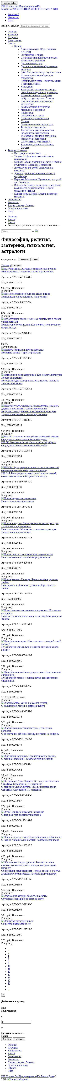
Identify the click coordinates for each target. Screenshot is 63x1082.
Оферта (12, 1068)
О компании (14, 1056)
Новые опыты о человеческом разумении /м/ (25, 557)
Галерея (17, 265)
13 (9, 974)
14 (9, 977)
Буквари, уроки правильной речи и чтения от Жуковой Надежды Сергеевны (37, 163)
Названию (24, 259)
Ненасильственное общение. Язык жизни (24, 296)
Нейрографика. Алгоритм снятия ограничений (27, 271)
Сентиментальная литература (37, 124)
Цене (34, 259)
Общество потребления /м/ (16, 923)
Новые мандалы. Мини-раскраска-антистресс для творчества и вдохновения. (28, 530)
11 (9, 968)
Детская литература (31, 63)
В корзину (19, 1039)
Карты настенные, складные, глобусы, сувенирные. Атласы (37, 97)
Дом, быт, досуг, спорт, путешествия (41, 72)
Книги (17, 46)
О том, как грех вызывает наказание (21, 814)
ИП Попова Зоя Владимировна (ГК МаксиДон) (29, 7)
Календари (27, 86)
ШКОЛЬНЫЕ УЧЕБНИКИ (36, 141)
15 (9, 980)
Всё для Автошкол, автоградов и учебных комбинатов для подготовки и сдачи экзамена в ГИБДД (37, 188)
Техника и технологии (33, 127)
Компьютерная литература (35, 106)
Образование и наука (32, 115)
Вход (10, 1070)
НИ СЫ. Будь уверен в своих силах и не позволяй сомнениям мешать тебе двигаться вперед (29, 474)
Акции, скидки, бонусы (21, 1062)
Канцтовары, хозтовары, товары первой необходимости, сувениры (39, 91)
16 (9, 983)
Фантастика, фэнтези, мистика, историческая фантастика (38, 131)
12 (9, 971)
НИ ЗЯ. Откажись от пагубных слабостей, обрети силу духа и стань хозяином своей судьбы (28, 444)
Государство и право (32, 54)
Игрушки (13, 1047)
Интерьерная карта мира (27, 153)
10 (9, 966)
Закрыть (7, 1039)
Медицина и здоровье (33, 109)
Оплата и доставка (18, 1065)
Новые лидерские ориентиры (17, 501)
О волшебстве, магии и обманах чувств (23, 705)
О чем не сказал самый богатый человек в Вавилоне (30, 840)
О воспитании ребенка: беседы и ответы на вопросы (30, 733)
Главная (12, 1044)
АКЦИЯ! (26, 51)
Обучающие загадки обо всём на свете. (22, 898)
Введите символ (10, 25)
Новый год (27, 112)
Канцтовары (14, 1050)
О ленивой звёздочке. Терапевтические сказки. (27, 758)
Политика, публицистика (35, 118)
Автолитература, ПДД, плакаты (38, 49)
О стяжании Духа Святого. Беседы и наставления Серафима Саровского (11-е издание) (28, 788)
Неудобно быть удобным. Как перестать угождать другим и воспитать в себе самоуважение (28, 413)
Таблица (6, 265)
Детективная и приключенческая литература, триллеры (39, 59)
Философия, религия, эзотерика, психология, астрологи (38, 137)
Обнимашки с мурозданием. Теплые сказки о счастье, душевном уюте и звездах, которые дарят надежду (31, 872)
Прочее (25, 121)
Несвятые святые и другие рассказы (21, 352)
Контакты (13, 1059)
